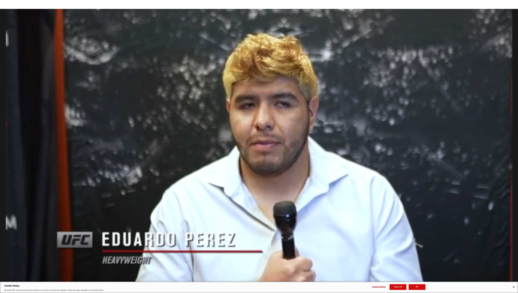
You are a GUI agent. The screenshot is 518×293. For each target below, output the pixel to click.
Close (512, 14)
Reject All (398, 287)
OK (417, 287)
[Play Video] (259, 151)
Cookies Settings (379, 287)
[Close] (514, 287)
